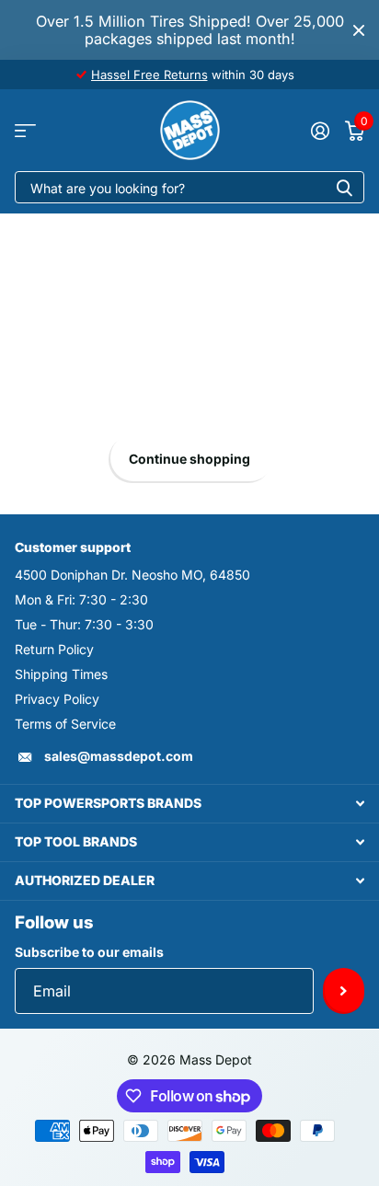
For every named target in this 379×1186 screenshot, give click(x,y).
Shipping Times (61, 674)
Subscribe (343, 991)
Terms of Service (65, 723)
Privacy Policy (57, 699)
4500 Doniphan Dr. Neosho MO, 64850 (132, 574)
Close (359, 30)
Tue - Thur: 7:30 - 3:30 (84, 624)
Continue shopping (189, 458)
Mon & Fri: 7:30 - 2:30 (81, 599)
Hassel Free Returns (149, 74)
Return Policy (54, 649)
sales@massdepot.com (118, 756)
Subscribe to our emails (89, 952)
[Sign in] (319, 131)
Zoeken (344, 187)
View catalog (25, 130)
